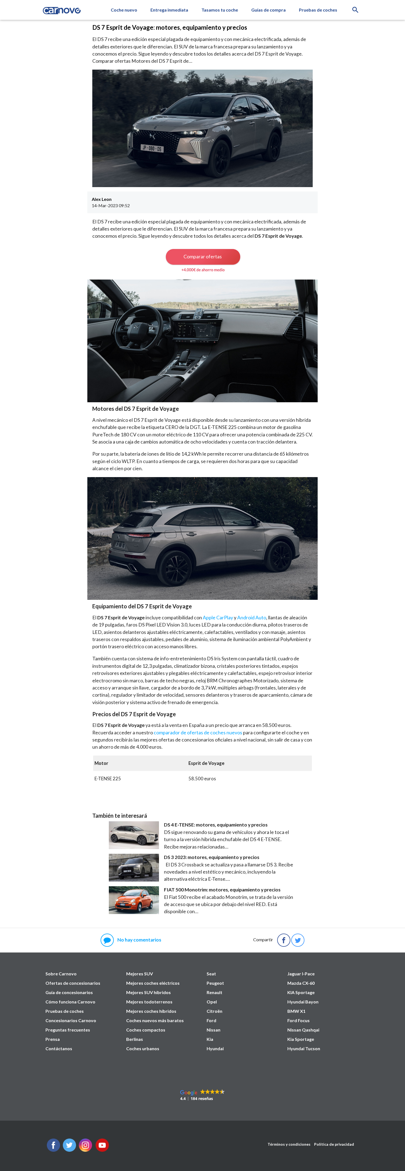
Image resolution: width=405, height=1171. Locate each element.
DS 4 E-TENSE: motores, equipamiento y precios (216, 825)
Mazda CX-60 (301, 983)
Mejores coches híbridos (151, 1011)
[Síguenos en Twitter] (53, 1150)
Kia (210, 1039)
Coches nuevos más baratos (155, 1020)
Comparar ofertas (202, 256)
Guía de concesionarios (69, 992)
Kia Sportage (300, 1039)
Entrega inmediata (169, 9)
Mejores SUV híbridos (148, 992)
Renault (214, 992)
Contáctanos (58, 1048)
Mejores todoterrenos (149, 1001)
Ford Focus (298, 1020)
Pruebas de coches (318, 9)
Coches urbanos (142, 1048)
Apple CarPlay (218, 617)
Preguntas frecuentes (67, 1029)
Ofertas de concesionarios (72, 983)
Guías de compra (268, 9)
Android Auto (251, 617)
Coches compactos (145, 1029)
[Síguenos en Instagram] (85, 1150)
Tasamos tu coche (219, 9)
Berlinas (134, 1039)
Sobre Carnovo (61, 973)
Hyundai (215, 1048)
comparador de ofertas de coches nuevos (198, 732)
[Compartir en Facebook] (283, 940)
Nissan (213, 1029)
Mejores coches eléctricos (153, 983)
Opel (212, 1001)
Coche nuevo (124, 9)
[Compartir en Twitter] (297, 940)
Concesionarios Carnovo (70, 1020)
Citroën (214, 1011)
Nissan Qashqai (303, 1029)
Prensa (52, 1039)
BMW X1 (296, 1011)
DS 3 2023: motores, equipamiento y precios (211, 857)
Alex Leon (102, 199)
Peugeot (215, 983)
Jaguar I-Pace (301, 973)
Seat (211, 973)
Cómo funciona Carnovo (70, 1001)
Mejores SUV (139, 973)
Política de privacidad (334, 1144)
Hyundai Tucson (303, 1048)
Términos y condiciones (289, 1144)
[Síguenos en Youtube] (102, 1150)
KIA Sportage (301, 992)
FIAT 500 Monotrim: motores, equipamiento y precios (222, 890)
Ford (211, 1020)
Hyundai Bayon (302, 1001)
